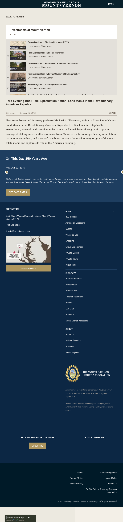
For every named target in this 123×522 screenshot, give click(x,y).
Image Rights (111, 478)
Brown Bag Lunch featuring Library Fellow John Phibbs (53, 63)
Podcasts (70, 314)
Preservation (71, 285)
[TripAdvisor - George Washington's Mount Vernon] (13, 477)
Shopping (70, 241)
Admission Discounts (75, 223)
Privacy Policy (76, 483)
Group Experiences (74, 247)
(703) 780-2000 (13, 225)
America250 (71, 290)
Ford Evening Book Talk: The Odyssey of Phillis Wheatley (54, 74)
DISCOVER (71, 273)
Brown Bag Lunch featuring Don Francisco (47, 84)
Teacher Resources (74, 297)
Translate (21, 520)
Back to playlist (16, 17)
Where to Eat (72, 235)
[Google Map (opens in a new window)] (28, 249)
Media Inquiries (73, 352)
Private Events (72, 253)
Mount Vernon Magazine (77, 321)
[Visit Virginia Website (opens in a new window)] (31, 477)
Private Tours (72, 259)
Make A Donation (73, 340)
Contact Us (112, 483)
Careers (79, 472)
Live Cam (70, 309)
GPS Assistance (28, 268)
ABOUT (69, 329)
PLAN (68, 211)
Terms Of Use (76, 478)
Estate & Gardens (74, 278)
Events (69, 229)
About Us (70, 334)
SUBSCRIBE (37, 446)
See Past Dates (18, 192)
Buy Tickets (71, 217)
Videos (69, 302)
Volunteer (70, 346)
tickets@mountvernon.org (18, 231)
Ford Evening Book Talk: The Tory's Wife (46, 53)
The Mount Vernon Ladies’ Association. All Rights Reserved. (89, 501)
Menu (111, 4)
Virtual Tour (71, 265)
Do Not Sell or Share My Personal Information (101, 491)
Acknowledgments (108, 472)
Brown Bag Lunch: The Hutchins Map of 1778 (48, 42)
